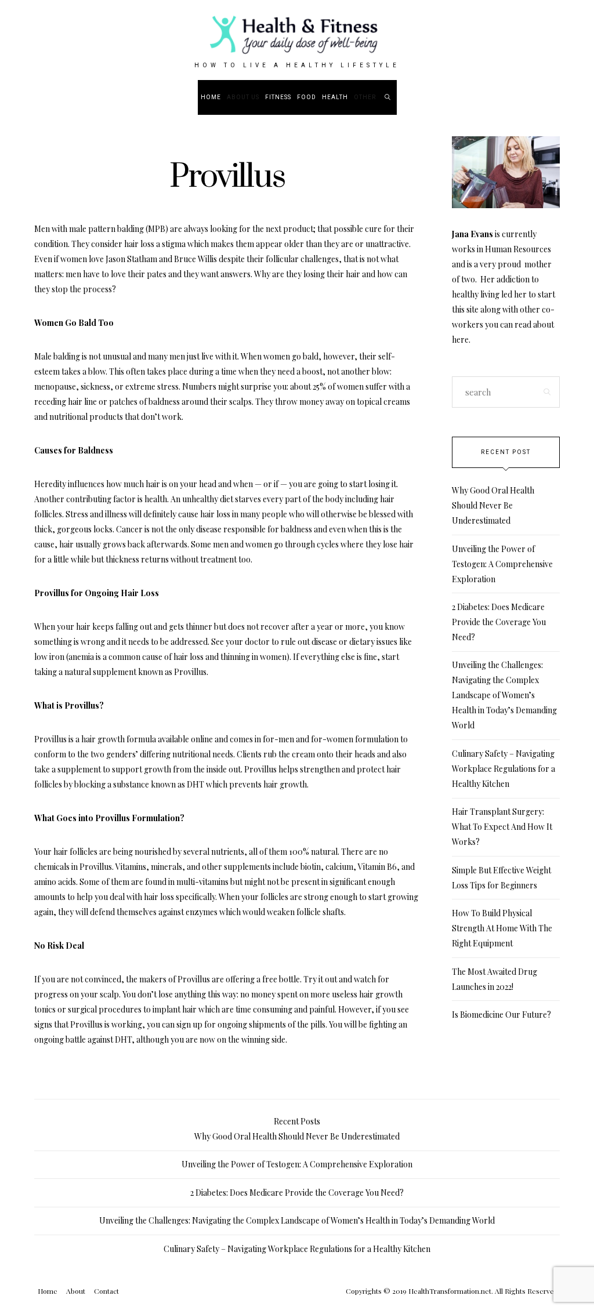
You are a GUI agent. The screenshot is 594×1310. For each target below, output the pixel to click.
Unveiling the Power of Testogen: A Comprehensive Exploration (502, 564)
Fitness (278, 97)
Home (211, 97)
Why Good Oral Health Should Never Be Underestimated (493, 505)
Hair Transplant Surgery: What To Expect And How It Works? (502, 826)
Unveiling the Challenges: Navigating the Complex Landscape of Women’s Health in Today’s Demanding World (504, 695)
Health (335, 97)
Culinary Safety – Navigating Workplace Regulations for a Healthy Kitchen (503, 768)
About (75, 1291)
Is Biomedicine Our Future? (501, 1014)
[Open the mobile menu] (555, 97)
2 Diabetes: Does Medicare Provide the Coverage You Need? (499, 622)
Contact (106, 1291)
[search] (388, 97)
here (460, 339)
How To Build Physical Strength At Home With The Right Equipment (502, 928)
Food (306, 97)
